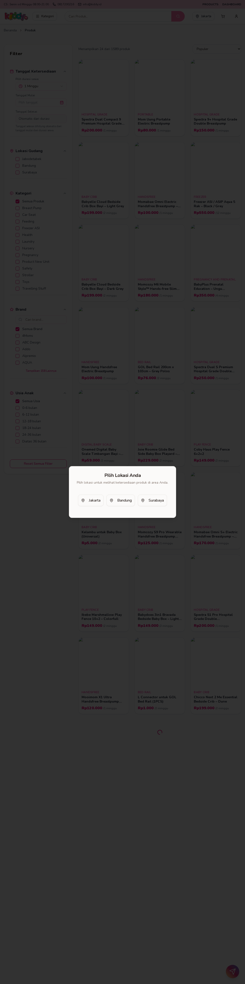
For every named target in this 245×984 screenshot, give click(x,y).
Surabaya (156, 500)
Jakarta (94, 500)
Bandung (124, 500)
